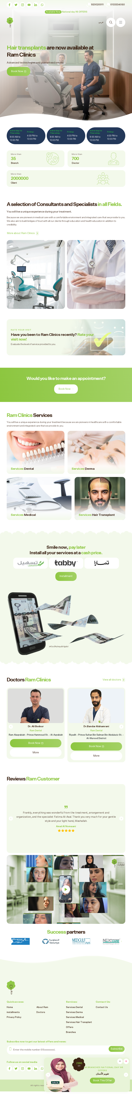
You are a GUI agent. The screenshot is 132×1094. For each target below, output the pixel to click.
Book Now (64, 389)
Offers (69, 1027)
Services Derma (74, 1012)
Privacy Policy (14, 1017)
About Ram (42, 1007)
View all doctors (112, 679)
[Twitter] (16, 5)
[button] (126, 1075)
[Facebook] (9, 5)
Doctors (40, 1012)
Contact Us (102, 1007)
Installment (66, 576)
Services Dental (74, 1007)
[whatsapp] (42, 5)
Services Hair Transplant (79, 1022)
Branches (71, 1032)
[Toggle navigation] (120, 22)
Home (10, 1007)
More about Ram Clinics (21, 233)
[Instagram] (22, 5)
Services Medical (75, 1017)
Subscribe (117, 1049)
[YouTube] (29, 5)
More (35, 756)
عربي (101, 22)
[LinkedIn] (35, 5)
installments (13, 1012)
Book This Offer (116, 1080)
